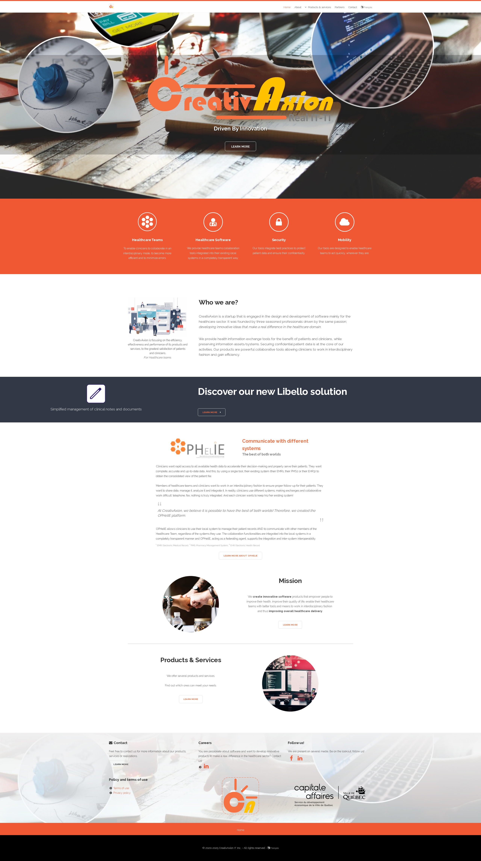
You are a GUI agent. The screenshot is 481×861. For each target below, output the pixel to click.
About (297, 7)
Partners (339, 7)
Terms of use (121, 788)
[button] (211, 412)
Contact (352, 7)
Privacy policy (122, 792)
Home (287, 7)
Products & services (319, 7)
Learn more (240, 146)
